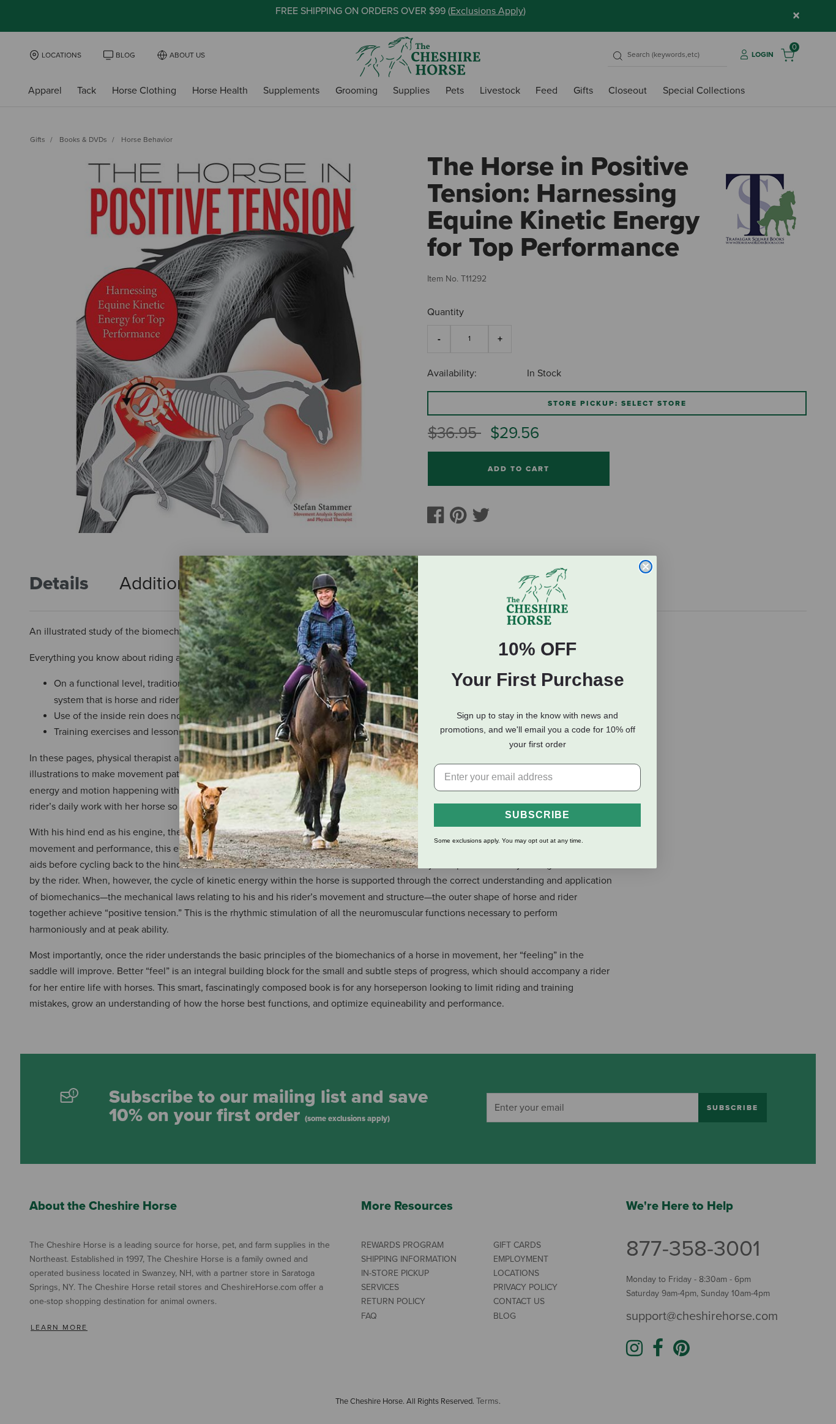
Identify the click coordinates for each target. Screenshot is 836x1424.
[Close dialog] (646, 567)
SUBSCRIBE (537, 815)
